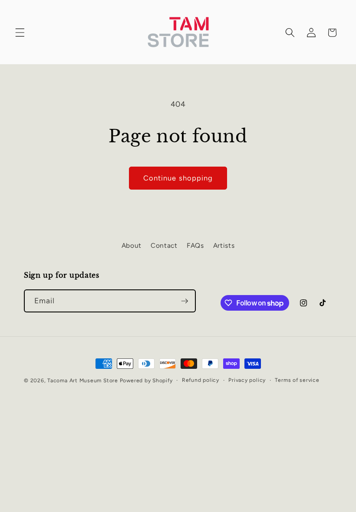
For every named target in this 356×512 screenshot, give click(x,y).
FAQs (195, 245)
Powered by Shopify (146, 380)
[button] (20, 32)
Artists (224, 245)
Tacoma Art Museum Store (83, 380)
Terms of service (297, 380)
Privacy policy (247, 380)
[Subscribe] (184, 301)
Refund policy (200, 380)
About (132, 245)
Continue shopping (178, 178)
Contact (164, 245)
